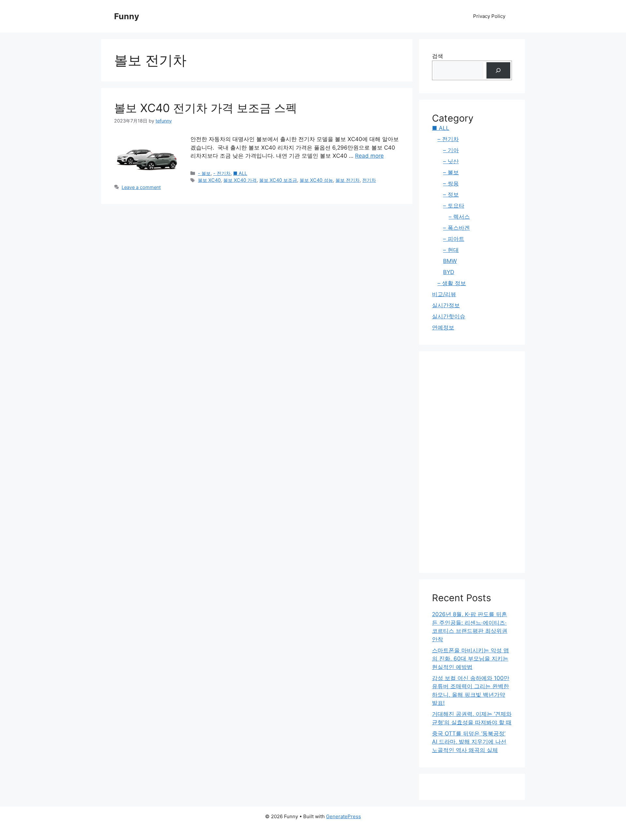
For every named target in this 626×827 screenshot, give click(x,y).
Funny (126, 16)
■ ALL (240, 173)
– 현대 (451, 250)
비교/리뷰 (444, 294)
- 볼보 (204, 173)
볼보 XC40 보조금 (278, 180)
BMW (450, 261)
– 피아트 (453, 239)
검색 (437, 56)
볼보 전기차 (347, 180)
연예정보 (443, 327)
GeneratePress (343, 816)
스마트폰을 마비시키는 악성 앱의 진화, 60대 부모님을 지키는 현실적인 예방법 (470, 658)
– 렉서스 (459, 216)
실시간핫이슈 (448, 316)
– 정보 (451, 194)
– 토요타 (453, 205)
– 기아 (451, 150)
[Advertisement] (472, 462)
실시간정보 (446, 305)
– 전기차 (448, 139)
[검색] (498, 70)
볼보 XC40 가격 (240, 180)
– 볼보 (451, 172)
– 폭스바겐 (456, 228)
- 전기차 (222, 173)
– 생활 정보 (452, 283)
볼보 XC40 (209, 180)
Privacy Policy (489, 16)
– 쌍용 (451, 183)
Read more (369, 155)
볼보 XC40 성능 (316, 180)
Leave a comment (141, 187)
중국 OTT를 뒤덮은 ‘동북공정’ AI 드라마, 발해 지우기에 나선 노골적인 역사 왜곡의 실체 (469, 741)
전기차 (369, 180)
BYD (448, 272)
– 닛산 (451, 161)
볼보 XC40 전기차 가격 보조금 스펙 (205, 108)
